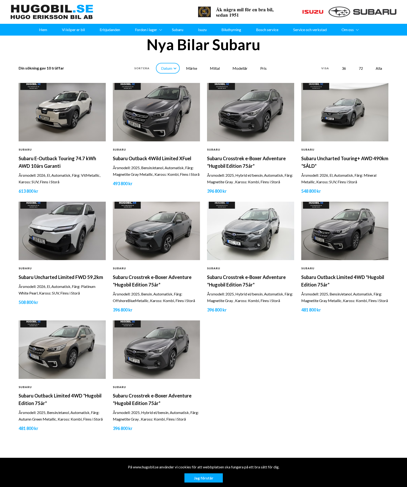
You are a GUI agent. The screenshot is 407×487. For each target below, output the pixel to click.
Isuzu (202, 29)
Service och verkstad (310, 29)
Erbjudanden (110, 29)
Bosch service (267, 29)
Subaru (177, 29)
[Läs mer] (204, 12)
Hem (43, 29)
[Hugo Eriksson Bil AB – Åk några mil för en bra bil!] (52, 12)
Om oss (348, 29)
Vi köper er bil (73, 29)
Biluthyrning (231, 29)
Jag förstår (203, 478)
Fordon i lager (146, 29)
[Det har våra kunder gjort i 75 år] (246, 12)
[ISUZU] (303, 12)
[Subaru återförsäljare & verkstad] (362, 12)
